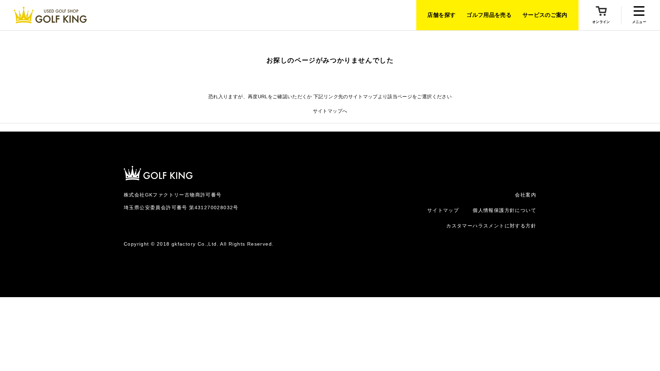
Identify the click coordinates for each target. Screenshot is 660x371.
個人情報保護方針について (504, 210)
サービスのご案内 (545, 15)
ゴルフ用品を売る (489, 15)
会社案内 (525, 195)
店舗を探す (441, 15)
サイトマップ (443, 210)
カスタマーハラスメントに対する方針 (491, 225)
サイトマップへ (330, 111)
